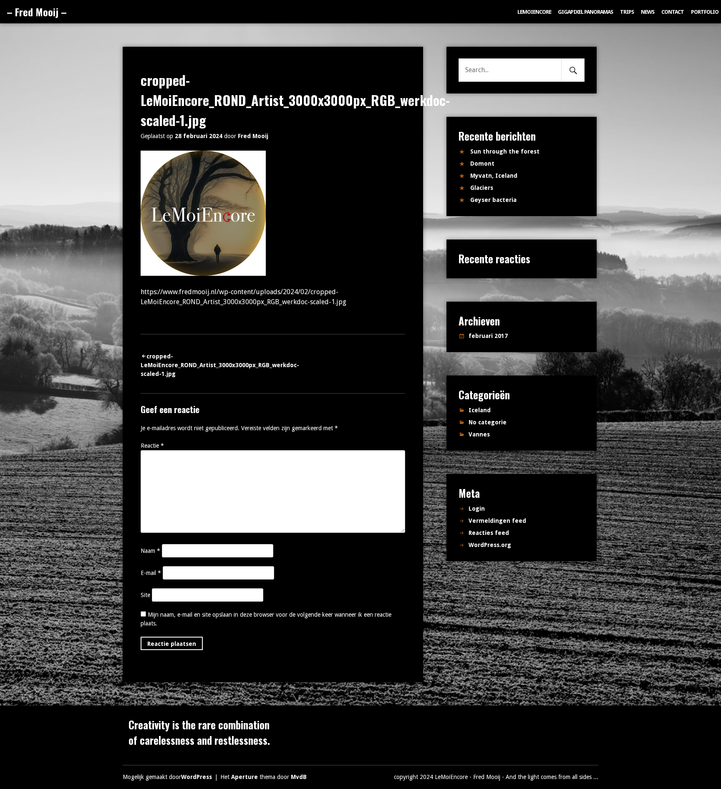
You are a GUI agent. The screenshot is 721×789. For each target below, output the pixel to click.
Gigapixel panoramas (585, 12)
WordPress (196, 777)
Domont (482, 163)
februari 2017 (488, 336)
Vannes (479, 434)
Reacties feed (489, 532)
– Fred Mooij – (37, 11)
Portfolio (704, 12)
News (647, 12)
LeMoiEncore (534, 12)
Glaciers (481, 187)
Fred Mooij (253, 136)
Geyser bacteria (493, 200)
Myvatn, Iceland (493, 175)
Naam (150, 550)
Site (145, 595)
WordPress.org (490, 545)
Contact (672, 12)
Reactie (152, 445)
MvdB (299, 777)
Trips (627, 12)
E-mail (151, 573)
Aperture (244, 777)
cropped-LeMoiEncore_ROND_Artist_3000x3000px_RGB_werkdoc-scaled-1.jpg (220, 365)
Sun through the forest (504, 151)
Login (477, 508)
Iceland (480, 410)
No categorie (488, 422)
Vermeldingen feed (497, 520)
